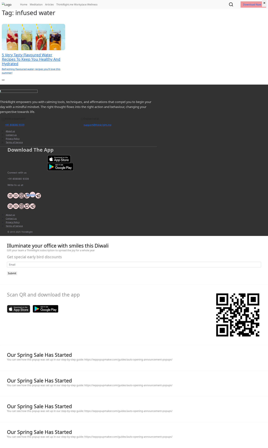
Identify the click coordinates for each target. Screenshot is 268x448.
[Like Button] (3, 79)
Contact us (11, 134)
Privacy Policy (13, 138)
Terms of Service (14, 142)
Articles (49, 4)
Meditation (36, 4)
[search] (231, 4)
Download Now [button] (252, 4)
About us (10, 131)
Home (23, 4)
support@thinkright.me (97, 125)
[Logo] (6, 4)
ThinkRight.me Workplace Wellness (77, 4)
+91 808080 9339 (14, 125)
